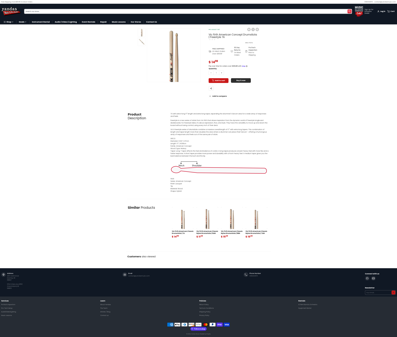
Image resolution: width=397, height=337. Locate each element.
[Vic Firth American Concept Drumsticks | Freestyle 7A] (142, 32)
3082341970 (368, 2)
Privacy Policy (204, 315)
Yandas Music (195, 334)
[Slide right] (199, 55)
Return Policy (204, 304)
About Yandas (105, 304)
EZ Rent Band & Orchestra (307, 304)
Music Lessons (6, 315)
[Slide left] (148, 55)
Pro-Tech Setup (7, 308)
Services (5, 301)
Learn (102, 301)
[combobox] (188, 11)
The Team (104, 308)
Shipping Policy (204, 312)
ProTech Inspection (8, 304)
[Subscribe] (393, 292)
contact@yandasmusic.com (385, 2)
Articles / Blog (105, 312)
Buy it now (240, 80)
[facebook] (367, 278)
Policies (202, 301)
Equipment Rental (304, 308)
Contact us (104, 315)
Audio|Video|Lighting (8, 312)
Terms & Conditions (206, 308)
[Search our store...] (349, 11)
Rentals (301, 301)
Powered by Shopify (205, 334)
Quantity (213, 68)
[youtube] (373, 278)
